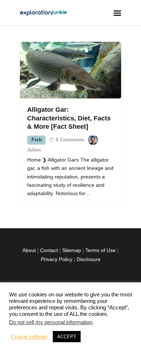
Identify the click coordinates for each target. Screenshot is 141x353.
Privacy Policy (56, 259)
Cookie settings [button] (29, 337)
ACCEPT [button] (66, 336)
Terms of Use (100, 250)
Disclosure (89, 259)
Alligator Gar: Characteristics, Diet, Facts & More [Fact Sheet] (69, 118)
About (29, 250)
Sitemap (71, 250)
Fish (36, 139)
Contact (49, 250)
